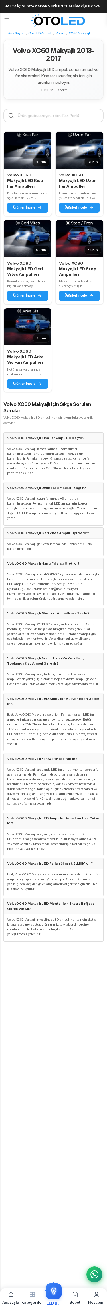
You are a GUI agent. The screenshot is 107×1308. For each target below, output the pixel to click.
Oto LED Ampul (39, 33)
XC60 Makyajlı (80, 33)
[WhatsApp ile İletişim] (94, 1274)
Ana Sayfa (16, 33)
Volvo (60, 33)
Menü (6, 20)
